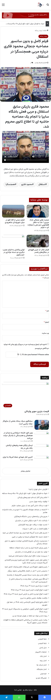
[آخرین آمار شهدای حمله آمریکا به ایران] (42, 461)
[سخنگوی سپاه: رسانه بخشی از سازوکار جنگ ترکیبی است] (42, 425)
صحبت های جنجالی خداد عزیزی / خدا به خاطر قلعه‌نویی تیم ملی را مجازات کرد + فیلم (38, 224)
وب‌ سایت (45, 333)
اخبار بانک (43, 656)
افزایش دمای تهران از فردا (38, 489)
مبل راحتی (43, 647)
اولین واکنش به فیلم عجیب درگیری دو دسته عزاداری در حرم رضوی (13, 252)
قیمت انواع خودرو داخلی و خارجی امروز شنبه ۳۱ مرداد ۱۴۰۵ (25, 594)
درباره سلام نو (27, 690)
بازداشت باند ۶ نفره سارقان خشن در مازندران (31, 520)
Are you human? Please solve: (36, 354)
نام (47, 311)
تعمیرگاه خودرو (41, 678)
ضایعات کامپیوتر (41, 652)
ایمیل (46, 322)
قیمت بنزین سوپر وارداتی (36, 411)
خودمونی (43, 673)
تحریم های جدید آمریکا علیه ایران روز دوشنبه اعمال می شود (24, 532)
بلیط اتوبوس (42, 639)
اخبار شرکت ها (42, 665)
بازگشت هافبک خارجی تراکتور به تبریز (33, 598)
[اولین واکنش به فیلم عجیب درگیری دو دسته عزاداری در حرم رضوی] (13, 241)
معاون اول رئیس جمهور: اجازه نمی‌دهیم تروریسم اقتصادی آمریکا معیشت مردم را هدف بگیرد (26, 561)
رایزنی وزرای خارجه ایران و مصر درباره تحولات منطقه (28, 547)
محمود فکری (26, 184)
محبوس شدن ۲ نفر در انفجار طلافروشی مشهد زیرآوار (27, 571)
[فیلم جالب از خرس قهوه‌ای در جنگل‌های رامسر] (38, 241)
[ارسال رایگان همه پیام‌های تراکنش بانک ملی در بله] (42, 449)
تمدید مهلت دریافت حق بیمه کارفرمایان (32, 524)
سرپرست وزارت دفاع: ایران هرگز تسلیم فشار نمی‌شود (27, 556)
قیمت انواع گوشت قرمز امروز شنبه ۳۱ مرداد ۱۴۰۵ (29, 590)
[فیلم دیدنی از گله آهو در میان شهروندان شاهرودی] (13, 211)
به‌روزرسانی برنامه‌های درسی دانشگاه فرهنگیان (30, 516)
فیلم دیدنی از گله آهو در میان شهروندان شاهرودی (14, 221)
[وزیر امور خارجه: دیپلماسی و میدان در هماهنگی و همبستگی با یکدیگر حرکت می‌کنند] (42, 436)
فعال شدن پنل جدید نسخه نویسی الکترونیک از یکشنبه (27, 575)
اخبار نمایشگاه (42, 669)
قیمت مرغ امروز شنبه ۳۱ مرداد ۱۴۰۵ (33, 586)
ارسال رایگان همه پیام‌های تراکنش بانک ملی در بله (19, 447)
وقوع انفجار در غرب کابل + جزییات (34, 528)
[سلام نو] (40, 5)
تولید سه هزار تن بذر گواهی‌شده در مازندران (31, 551)
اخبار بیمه (43, 660)
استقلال (41, 184)
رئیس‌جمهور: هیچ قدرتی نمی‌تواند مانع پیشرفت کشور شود (26, 566)
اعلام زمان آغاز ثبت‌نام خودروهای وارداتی (32, 497)
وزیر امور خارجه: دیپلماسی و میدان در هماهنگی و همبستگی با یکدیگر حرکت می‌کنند (18, 435)
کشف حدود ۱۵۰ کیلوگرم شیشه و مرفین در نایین (29, 537)
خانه (45, 30)
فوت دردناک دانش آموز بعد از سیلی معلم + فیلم (29, 505)
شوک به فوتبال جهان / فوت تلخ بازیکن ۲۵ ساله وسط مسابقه (23, 23)
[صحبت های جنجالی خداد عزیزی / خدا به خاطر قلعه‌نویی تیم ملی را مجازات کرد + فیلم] (38, 211)
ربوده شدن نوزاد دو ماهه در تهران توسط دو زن (29, 615)
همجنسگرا (10, 184)
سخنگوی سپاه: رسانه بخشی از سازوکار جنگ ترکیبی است (18, 422)
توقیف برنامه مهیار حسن (38, 501)
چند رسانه (38, 30)
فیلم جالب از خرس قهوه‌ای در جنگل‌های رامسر (38, 251)
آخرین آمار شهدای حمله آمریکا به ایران (18, 457)
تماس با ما (18, 690)
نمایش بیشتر (25, 471)
